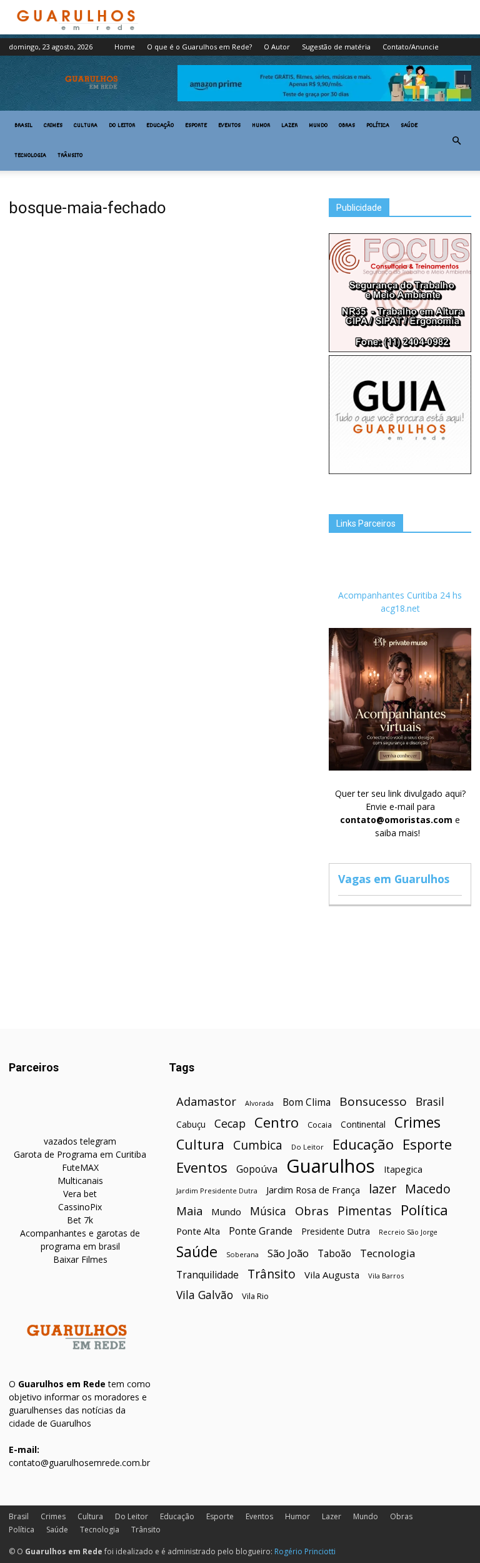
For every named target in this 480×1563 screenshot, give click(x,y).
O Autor (277, 46)
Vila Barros (386, 1275)
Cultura (86, 126)
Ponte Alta (198, 1231)
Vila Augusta (331, 1274)
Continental (363, 1124)
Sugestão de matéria (336, 46)
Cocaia (320, 1125)
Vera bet (80, 1194)
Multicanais (80, 1180)
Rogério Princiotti (305, 1551)
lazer (382, 1188)
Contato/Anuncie (410, 46)
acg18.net (400, 608)
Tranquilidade (207, 1275)
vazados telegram (80, 1141)
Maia (189, 1210)
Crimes (53, 126)
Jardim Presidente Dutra (217, 1190)
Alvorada (259, 1103)
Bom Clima (306, 1102)
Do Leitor (122, 126)
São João (288, 1253)
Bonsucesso (373, 1101)
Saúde (409, 126)
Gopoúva (257, 1169)
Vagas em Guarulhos (393, 878)
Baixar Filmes (80, 1259)
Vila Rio (255, 1296)
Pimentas (365, 1210)
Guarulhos (330, 1166)
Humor (261, 126)
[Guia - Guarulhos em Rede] (400, 471)
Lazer (289, 126)
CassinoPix (80, 1207)
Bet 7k (80, 1220)
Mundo (318, 126)
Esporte (196, 126)
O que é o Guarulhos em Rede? (199, 46)
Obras (347, 126)
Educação (160, 126)
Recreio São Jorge (408, 1232)
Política (377, 126)
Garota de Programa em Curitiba (80, 1154)
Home (124, 46)
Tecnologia (30, 156)
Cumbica (257, 1145)
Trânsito (70, 156)
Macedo (428, 1188)
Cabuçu (191, 1124)
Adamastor (206, 1101)
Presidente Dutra (335, 1231)
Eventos (229, 126)
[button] (456, 141)
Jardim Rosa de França (313, 1189)
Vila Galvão (204, 1295)
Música (268, 1211)
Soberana (242, 1254)
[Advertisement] (160, 337)
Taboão (334, 1253)
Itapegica (403, 1169)
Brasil (23, 126)
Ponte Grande (260, 1231)
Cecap (230, 1123)
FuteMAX (80, 1167)
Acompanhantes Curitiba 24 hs (400, 595)
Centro (276, 1122)
